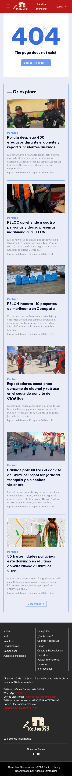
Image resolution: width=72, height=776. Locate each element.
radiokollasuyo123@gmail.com (20, 707)
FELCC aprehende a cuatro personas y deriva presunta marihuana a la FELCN (31, 227)
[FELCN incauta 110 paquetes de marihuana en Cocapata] (36, 279)
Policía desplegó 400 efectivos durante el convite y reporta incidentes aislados (33, 142)
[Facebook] (33, 754)
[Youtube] (38, 754)
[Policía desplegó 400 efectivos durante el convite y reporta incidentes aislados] (36, 113)
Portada (12, 133)
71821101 (22, 693)
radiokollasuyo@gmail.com (41, 696)
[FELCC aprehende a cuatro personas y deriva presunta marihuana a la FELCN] (36, 198)
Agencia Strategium (46, 771)
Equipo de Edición (16, 172)
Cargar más (34, 603)
